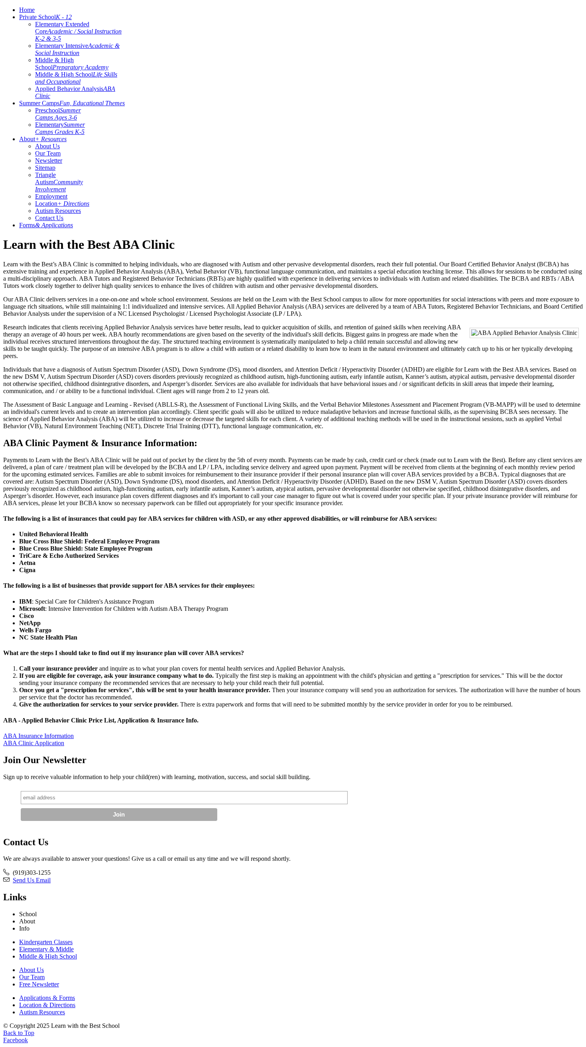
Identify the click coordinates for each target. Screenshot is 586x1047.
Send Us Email (32, 880)
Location (62, 203)
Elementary (60, 128)
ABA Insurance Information (38, 735)
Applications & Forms (47, 997)
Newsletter (48, 160)
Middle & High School (71, 64)
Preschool (58, 114)
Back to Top (18, 1032)
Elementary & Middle (46, 949)
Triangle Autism (59, 182)
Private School (45, 17)
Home (27, 9)
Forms (46, 225)
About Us (47, 146)
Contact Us (49, 218)
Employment (51, 196)
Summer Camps (72, 103)
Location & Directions (47, 1005)
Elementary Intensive (77, 49)
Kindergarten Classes (46, 942)
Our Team (48, 153)
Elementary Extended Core (78, 31)
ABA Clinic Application (33, 743)
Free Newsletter (39, 984)
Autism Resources (58, 210)
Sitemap (45, 167)
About (43, 139)
